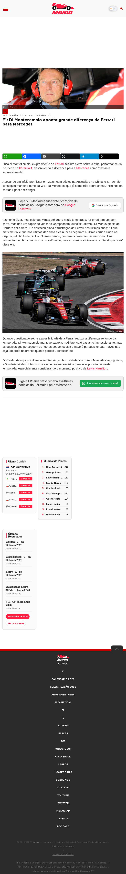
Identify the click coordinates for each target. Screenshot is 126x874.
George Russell (54, 472)
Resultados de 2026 (18, 616)
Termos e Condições (63, 855)
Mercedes (82, 168)
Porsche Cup (63, 749)
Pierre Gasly (53, 514)
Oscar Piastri (53, 498)
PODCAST (63, 826)
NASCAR (63, 733)
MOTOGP (63, 726)
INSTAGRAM (63, 811)
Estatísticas (63, 702)
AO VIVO (63, 664)
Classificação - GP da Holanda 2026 (18, 558)
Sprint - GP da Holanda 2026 (14, 573)
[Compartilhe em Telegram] (89, 156)
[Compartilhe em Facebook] (31, 156)
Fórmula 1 (25, 168)
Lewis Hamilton (97, 368)
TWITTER (63, 803)
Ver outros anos (16, 623)
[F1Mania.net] (63, 8)
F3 (63, 718)
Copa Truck (63, 757)
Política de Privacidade (63, 846)
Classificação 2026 (63, 687)
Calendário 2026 (63, 679)
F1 (5, 112)
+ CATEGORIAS (63, 772)
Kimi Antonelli (54, 467)
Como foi (25, 478)
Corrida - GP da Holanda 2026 (15, 543)
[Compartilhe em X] (70, 156)
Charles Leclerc (54, 488)
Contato (63, 788)
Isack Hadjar (53, 504)
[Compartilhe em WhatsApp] (12, 156)
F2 (63, 710)
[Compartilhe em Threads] (109, 156)
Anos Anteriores (63, 695)
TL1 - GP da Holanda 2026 (18, 603)
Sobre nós (63, 780)
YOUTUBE (63, 795)
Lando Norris (53, 483)
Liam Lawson (53, 509)
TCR (63, 741)
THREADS (63, 819)
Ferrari (59, 164)
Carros (63, 764)
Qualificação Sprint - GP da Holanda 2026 (18, 588)
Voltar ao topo (117, 649)
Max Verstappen (55, 493)
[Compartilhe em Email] (51, 156)
